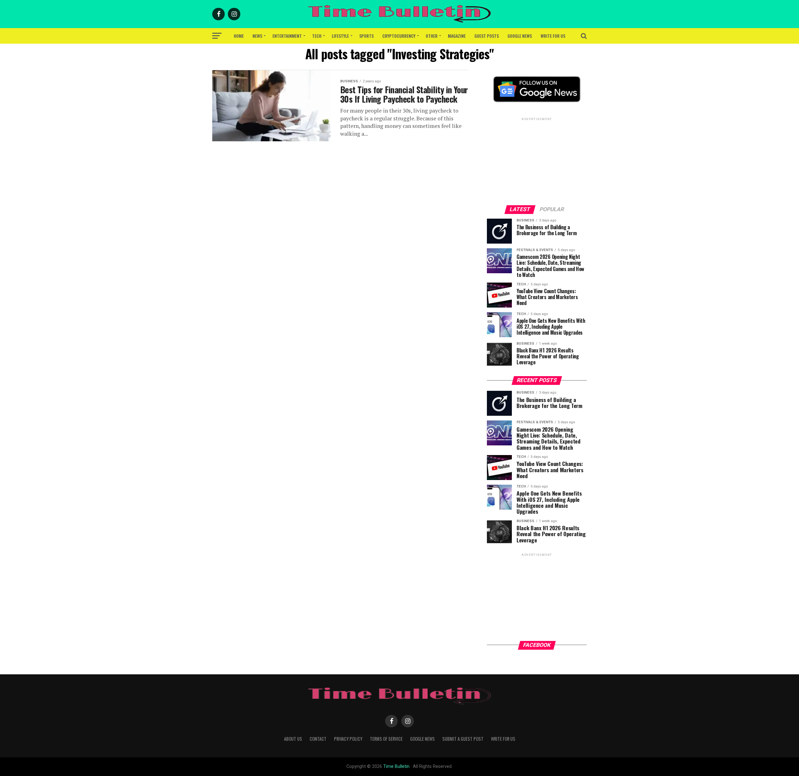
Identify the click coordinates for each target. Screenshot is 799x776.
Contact (318, 738)
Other (432, 35)
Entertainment (287, 35)
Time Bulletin (396, 766)
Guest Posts (486, 35)
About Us (293, 738)
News (257, 35)
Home (239, 35)
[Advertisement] (537, 161)
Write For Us (553, 35)
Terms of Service (386, 738)
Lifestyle (340, 35)
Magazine (457, 35)
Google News (519, 35)
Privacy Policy (348, 738)
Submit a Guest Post (462, 738)
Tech (316, 35)
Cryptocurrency (398, 35)
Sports (366, 35)
